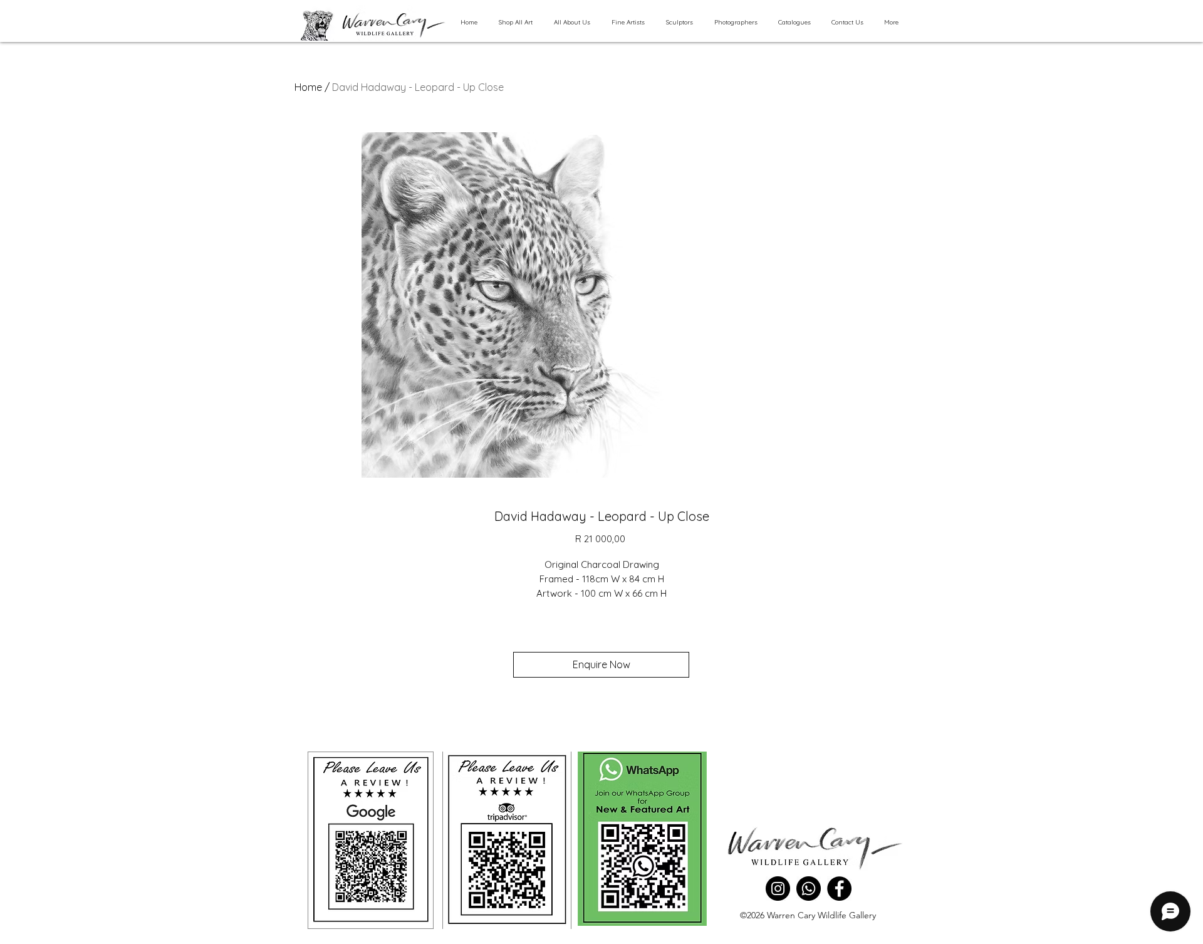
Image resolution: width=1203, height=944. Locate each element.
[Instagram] (778, 888)
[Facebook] (839, 888)
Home (308, 87)
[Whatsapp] (808, 888)
